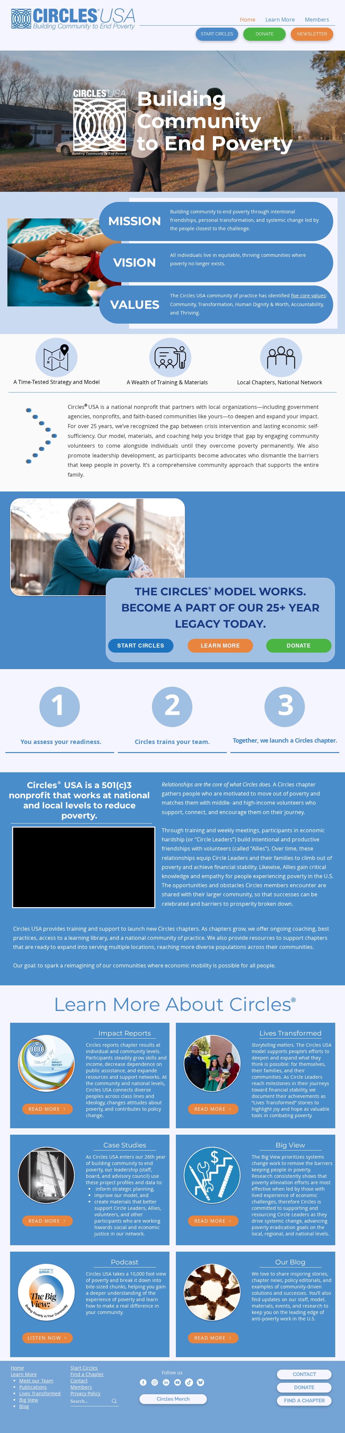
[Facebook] (143, 1382)
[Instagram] (155, 1382)
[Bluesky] (200, 1382)
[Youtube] (178, 1382)
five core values (308, 295)
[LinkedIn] (166, 1382)
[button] (312, 34)
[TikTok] (189, 1382)
